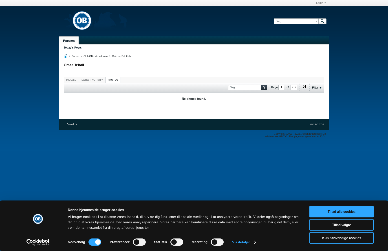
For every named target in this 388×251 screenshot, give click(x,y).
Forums (69, 40)
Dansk (71, 124)
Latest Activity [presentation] (92, 79)
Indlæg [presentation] (71, 79)
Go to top (317, 124)
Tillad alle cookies (341, 211)
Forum (75, 56)
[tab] (71, 80)
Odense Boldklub (121, 56)
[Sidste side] (304, 88)
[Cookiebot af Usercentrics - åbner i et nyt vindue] (38, 242)
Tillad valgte (341, 225)
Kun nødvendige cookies (341, 238)
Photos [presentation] (113, 79)
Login (319, 2)
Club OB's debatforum (96, 56)
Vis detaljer (241, 242)
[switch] (139, 242)
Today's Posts (73, 47)
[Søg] (322, 21)
